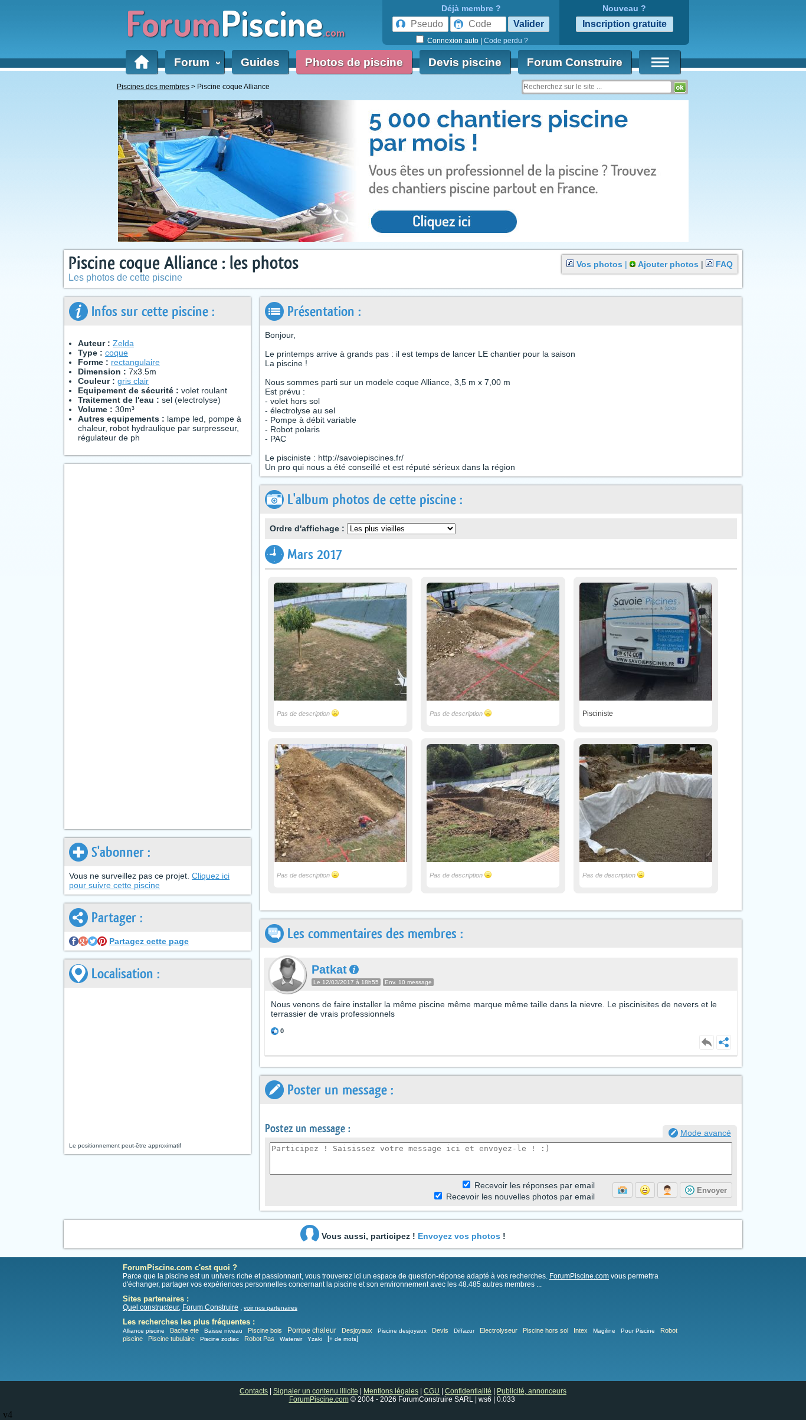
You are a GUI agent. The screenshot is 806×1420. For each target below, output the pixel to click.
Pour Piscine (638, 1330)
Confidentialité (468, 1391)
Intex (581, 1330)
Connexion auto (453, 41)
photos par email (520, 1196)
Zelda (123, 343)
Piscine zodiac (219, 1339)
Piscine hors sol (545, 1330)
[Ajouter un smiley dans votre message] (645, 1190)
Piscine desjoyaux (402, 1330)
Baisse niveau (223, 1330)
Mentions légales (390, 1391)
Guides (260, 62)
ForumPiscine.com (579, 1276)
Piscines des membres (153, 87)
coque (116, 352)
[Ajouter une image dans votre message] (622, 1190)
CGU (432, 1391)
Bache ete (184, 1330)
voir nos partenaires (270, 1307)
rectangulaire (135, 362)
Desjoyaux (358, 1330)
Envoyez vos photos (459, 1236)
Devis (440, 1330)
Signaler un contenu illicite (315, 1391)
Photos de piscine (354, 62)
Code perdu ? (506, 41)
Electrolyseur (498, 1330)
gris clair (133, 381)
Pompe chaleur (312, 1330)
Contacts (254, 1391)
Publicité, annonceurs (531, 1391)
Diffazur (464, 1330)
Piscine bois (265, 1330)
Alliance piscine (144, 1330)
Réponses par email (534, 1185)
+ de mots (342, 1339)
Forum (194, 62)
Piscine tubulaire (171, 1338)
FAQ (724, 264)
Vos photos (599, 264)
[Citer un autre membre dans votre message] (667, 1190)
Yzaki (314, 1339)
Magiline (604, 1330)
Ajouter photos (668, 264)
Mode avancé (705, 1133)
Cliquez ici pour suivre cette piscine (149, 880)
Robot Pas (259, 1338)
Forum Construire (574, 62)
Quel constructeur (151, 1307)
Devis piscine (465, 62)
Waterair (291, 1339)
